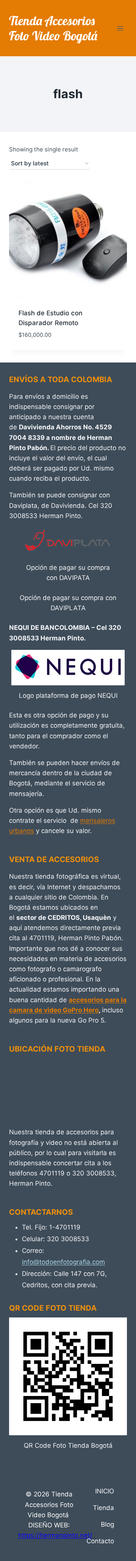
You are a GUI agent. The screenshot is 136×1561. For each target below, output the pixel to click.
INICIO (104, 1491)
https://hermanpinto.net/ (55, 1535)
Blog (107, 1524)
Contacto (100, 1541)
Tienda (103, 1508)
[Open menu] (120, 28)
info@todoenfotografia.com (63, 1262)
